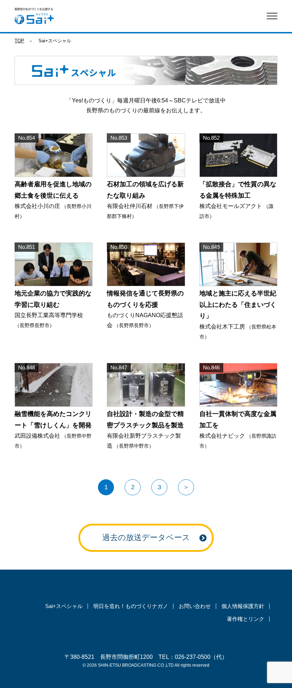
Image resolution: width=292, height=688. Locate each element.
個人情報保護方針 (242, 606)
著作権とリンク (245, 619)
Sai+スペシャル (64, 606)
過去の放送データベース (146, 537)
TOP (19, 40)
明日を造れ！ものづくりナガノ (130, 606)
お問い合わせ (195, 606)
